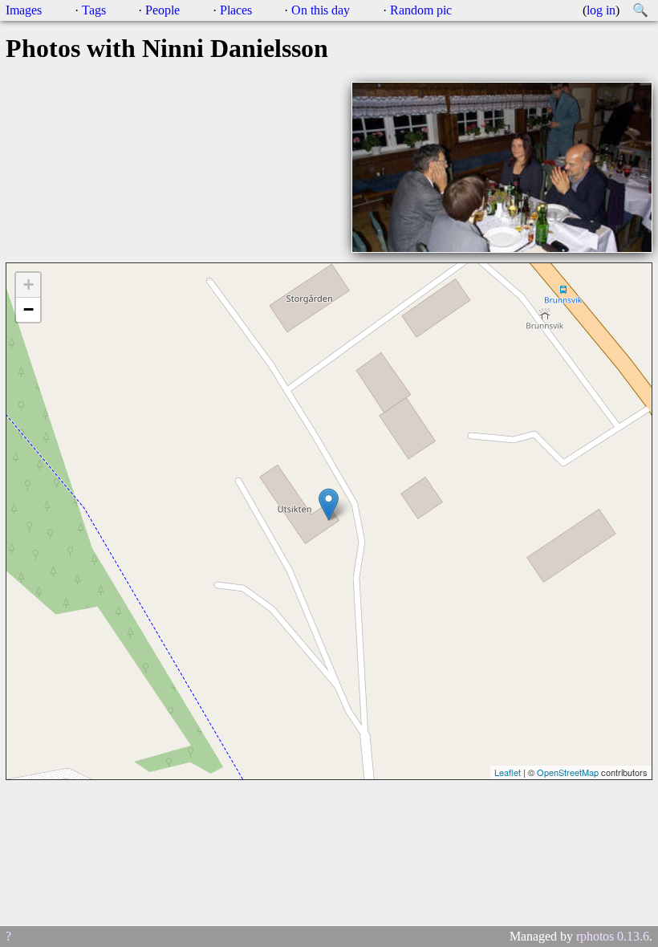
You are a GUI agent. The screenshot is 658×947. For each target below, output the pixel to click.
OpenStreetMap (568, 772)
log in (601, 10)
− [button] (28, 309)
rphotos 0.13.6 (612, 936)
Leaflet (507, 772)
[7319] (329, 504)
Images (24, 10)
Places (236, 10)
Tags (94, 10)
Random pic (421, 10)
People (162, 10)
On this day (320, 10)
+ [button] (28, 284)
